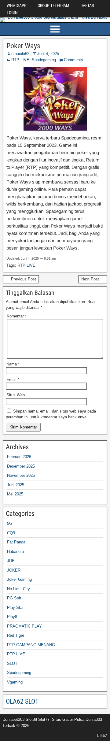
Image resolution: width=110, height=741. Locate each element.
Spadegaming (44, 59)
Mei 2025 (15, 494)
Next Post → (92, 279)
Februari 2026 (19, 456)
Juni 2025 (15, 485)
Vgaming (15, 682)
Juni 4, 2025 (48, 53)
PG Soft (14, 598)
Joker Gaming (19, 579)
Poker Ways (23, 46)
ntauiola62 (20, 53)
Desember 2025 (21, 466)
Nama (13, 364)
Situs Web (15, 395)
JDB (11, 560)
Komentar (17, 316)
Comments (73, 59)
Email (12, 379)
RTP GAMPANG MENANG (31, 645)
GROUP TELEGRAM (53, 5)
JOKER (13, 570)
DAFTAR (87, 5)
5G (9, 523)
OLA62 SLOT (22, 701)
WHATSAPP (17, 5)
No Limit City (18, 589)
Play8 (12, 616)
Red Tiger (15, 635)
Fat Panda (16, 542)
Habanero (15, 551)
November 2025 (21, 475)
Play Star (15, 607)
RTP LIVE (20, 59)
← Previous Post (21, 279)
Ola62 (102, 735)
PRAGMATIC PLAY (24, 626)
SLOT (12, 663)
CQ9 (11, 533)
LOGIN (12, 12)
